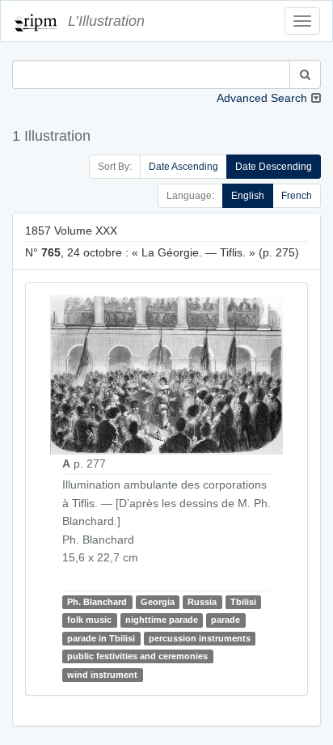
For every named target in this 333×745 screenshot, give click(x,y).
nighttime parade (161, 619)
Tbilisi (243, 602)
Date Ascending (183, 166)
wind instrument (102, 674)
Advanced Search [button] (262, 97)
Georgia (158, 602)
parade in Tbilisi (101, 638)
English (247, 195)
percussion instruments (200, 638)
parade (225, 619)
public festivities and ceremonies (137, 656)
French (296, 195)
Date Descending (273, 166)
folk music (89, 619)
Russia (202, 602)
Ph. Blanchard (97, 602)
